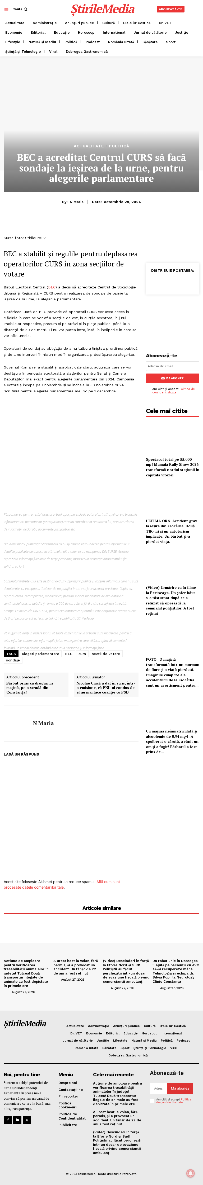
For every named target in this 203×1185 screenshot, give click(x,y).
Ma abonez (174, 378)
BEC (52, 287)
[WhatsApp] (179, 282)
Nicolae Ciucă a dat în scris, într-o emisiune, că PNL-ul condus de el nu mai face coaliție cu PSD (105, 687)
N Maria (77, 202)
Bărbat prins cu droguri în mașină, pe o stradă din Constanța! (29, 687)
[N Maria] (16, 723)
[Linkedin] (191, 282)
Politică (119, 146)
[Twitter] (167, 282)
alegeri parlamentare (40, 654)
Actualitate (89, 146)
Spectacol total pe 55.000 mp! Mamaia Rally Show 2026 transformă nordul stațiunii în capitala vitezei (172, 467)
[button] (20, 9)
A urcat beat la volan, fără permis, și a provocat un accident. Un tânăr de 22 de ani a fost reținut (75, 967)
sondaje (13, 660)
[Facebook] (155, 282)
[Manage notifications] (190, 1173)
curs (82, 654)
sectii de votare (106, 654)
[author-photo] (7, 992)
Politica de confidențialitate (173, 390)
